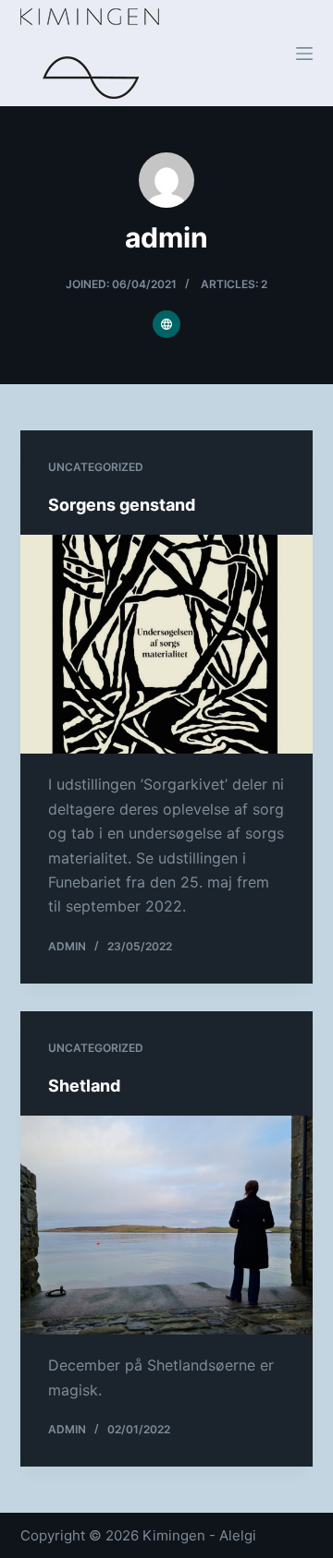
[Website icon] (166, 324)
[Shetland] (167, 1225)
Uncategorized (95, 467)
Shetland (84, 1085)
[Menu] (304, 53)
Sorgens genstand (121, 504)
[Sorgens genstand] (167, 645)
